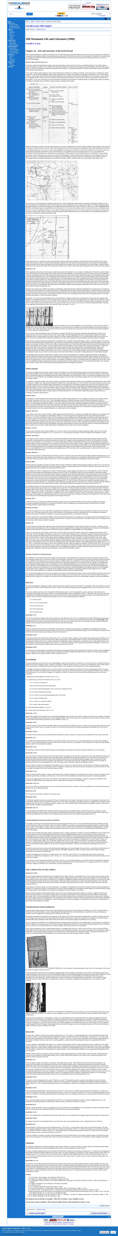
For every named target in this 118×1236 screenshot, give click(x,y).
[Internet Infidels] (19, 9)
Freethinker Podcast (14, 28)
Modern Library (40, 21)
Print (108, 18)
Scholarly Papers (13, 52)
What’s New (11, 23)
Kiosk (11, 34)
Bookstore (12, 35)
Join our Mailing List (58, 1216)
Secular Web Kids (14, 26)
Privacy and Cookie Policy (59, 1224)
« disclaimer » (47, 1224)
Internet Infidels (12, 46)
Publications (12, 43)
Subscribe (12, 56)
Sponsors (88, 3)
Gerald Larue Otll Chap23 (36, 1213)
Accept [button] (113, 1232)
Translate (102, 15)
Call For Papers (13, 51)
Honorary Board (13, 45)
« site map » (71, 1224)
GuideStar (12, 65)
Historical (12, 32)
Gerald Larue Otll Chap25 (100, 1213)
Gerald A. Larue (33, 43)
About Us (12, 59)
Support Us (11, 62)
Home (9, 21)
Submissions (12, 48)
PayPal (11, 63)
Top (109, 1216)
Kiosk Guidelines (14, 49)
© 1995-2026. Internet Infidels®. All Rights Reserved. (59, 1222)
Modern (11, 31)
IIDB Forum (12, 42)
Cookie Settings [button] (104, 1232)
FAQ (10, 57)
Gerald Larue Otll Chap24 (38, 26)
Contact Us (11, 54)
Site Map (10, 66)
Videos (11, 37)
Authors (11, 38)
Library (10, 29)
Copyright (12, 60)
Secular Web (11, 40)
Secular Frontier (13, 24)
